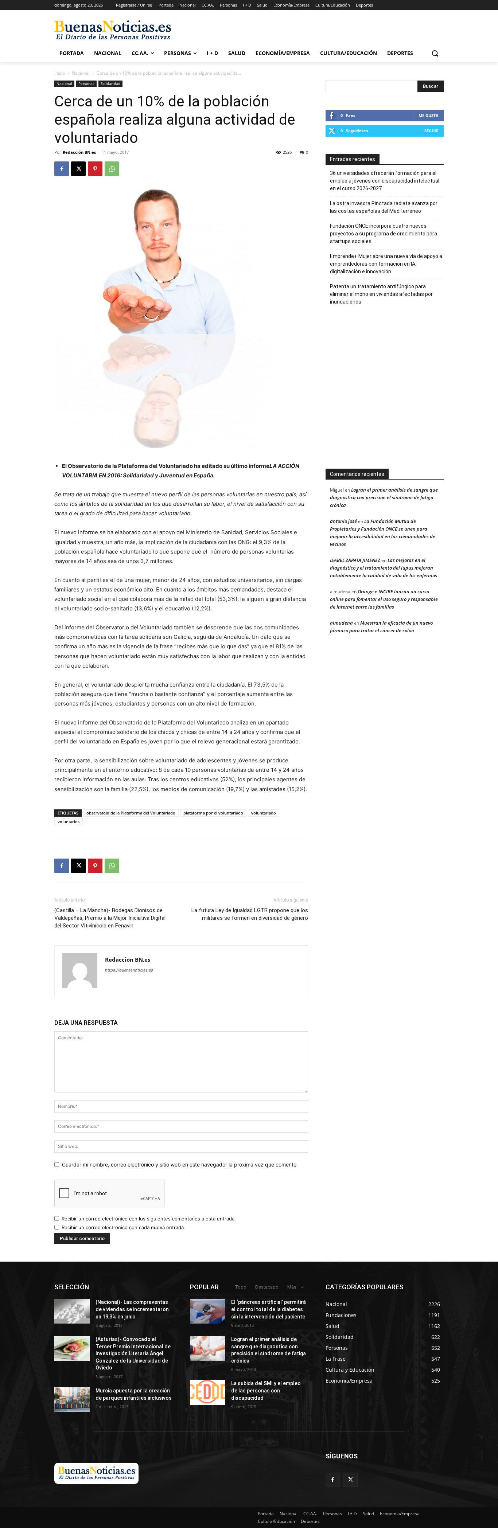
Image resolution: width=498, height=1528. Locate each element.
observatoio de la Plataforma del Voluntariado (130, 813)
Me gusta (429, 115)
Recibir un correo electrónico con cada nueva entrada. (123, 1227)
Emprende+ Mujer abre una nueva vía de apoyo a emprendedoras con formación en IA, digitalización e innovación (386, 263)
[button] (435, 53)
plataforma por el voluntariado (213, 813)
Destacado (267, 1287)
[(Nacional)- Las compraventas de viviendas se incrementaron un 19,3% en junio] (72, 1311)
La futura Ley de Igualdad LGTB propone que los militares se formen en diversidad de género (249, 914)
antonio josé (343, 521)
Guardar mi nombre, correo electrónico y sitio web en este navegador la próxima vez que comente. (180, 1164)
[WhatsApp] (112, 168)
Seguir (431, 130)
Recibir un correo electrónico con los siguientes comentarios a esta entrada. (149, 1219)
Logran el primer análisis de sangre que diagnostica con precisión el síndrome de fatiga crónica (384, 497)
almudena (341, 623)
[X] (78, 168)
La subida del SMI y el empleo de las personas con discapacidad (266, 1390)
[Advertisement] (403, 391)
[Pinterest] (95, 168)
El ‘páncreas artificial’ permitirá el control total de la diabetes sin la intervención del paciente (268, 1309)
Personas (86, 83)
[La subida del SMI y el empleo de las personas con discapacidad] (207, 1392)
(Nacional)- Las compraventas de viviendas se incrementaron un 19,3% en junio (132, 1309)
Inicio (59, 73)
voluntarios (68, 821)
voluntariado (263, 813)
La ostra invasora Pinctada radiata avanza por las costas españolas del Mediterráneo (383, 207)
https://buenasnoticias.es (129, 970)
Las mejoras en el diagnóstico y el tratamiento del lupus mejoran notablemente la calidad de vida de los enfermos (383, 568)
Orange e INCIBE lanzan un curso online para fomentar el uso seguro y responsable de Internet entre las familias (384, 599)
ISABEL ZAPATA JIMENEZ (355, 560)
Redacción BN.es (79, 152)
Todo (240, 1287)
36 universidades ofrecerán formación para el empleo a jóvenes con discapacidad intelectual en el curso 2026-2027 (384, 180)
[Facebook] (61, 168)
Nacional (81, 73)
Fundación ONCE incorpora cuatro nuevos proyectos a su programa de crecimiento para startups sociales (383, 233)
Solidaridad (110, 83)
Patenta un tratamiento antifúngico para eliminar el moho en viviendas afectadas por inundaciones (381, 294)
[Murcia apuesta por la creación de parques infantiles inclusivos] (72, 1399)
